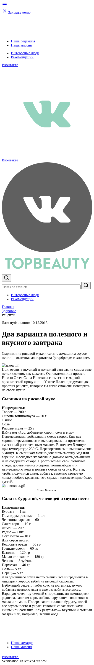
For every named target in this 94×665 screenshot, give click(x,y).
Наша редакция (23, 41)
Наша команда (22, 643)
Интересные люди (25, 53)
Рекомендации (22, 57)
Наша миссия (21, 45)
